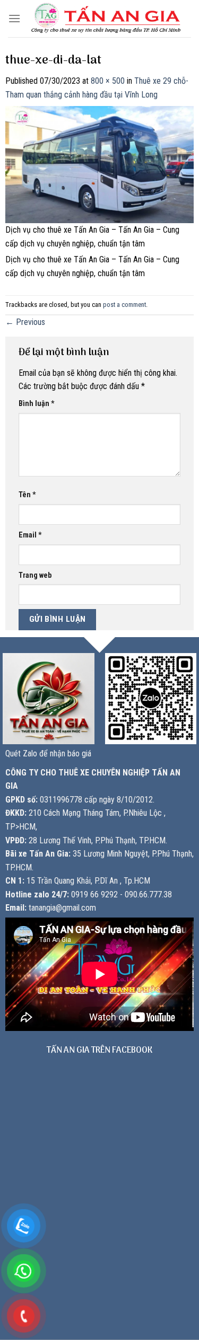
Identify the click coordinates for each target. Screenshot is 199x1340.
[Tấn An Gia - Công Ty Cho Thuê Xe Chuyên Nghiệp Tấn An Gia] (106, 18)
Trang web (35, 575)
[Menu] (14, 18)
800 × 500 (108, 81)
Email (30, 535)
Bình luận (37, 403)
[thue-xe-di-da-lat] (99, 164)
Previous (25, 322)
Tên (27, 494)
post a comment (124, 304)
